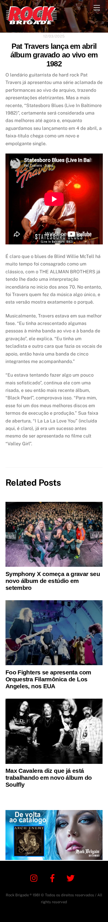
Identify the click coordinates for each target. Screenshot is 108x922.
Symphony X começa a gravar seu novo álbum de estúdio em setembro (52, 581)
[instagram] (35, 877)
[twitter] (71, 877)
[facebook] (53, 877)
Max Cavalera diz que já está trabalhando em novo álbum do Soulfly (48, 777)
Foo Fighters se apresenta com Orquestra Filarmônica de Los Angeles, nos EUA (48, 679)
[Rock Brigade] (31, 22)
